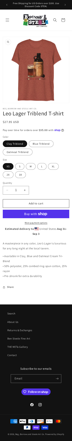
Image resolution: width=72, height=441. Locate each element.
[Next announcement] (65, 5)
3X (20, 174)
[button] (7, 20)
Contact (12, 355)
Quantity (7, 182)
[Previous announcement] (7, 5)
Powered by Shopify (54, 434)
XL (53, 166)
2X (8, 174)
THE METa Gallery (17, 346)
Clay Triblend (15, 143)
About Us (12, 322)
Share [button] (10, 287)
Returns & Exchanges (19, 330)
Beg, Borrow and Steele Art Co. (30, 434)
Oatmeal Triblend (18, 152)
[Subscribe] (57, 378)
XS (8, 166)
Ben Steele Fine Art (18, 338)
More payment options (36, 222)
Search (11, 313)
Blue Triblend (41, 143)
